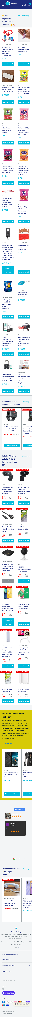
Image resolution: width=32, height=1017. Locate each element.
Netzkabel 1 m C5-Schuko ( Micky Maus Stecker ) (8, 529)
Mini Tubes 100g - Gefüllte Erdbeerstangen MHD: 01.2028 (23, 210)
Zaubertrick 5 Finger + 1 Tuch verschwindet (24, 247)
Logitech (4, 485)
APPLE (3, 645)
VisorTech (21, 290)
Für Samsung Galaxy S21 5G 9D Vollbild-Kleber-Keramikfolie (24, 606)
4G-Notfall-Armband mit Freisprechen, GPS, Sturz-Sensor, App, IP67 (11, 429)
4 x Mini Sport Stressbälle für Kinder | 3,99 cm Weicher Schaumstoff (6, 304)
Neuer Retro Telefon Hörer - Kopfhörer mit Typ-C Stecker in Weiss (11, 903)
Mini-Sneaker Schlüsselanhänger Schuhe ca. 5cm (23, 49)
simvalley (6, 424)
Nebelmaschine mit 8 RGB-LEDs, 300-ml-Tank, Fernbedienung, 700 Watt (24, 341)
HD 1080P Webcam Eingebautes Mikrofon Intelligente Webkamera (24, 490)
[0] (29, 5)
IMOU (19, 564)
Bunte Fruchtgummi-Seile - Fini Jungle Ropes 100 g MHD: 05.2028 (8, 129)
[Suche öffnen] (22, 5)
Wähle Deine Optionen (8, 270)
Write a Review (19, 809)
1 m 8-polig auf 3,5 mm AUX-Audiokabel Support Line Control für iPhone (24, 651)
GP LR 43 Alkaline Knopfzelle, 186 (7, 690)
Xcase (3, 372)
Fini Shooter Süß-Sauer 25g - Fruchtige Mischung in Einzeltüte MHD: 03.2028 (7, 203)
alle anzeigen (26, 869)
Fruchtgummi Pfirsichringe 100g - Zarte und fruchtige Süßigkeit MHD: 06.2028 (23, 170)
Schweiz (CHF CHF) (7, 980)
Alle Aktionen (26, 456)
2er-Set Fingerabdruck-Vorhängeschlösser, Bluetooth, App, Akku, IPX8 (7, 341)
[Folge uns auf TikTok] (3, 989)
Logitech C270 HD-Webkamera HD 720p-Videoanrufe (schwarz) (7, 490)
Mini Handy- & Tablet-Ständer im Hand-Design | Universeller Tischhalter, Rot (7, 51)
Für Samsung (21, 602)
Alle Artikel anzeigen (24, 15)
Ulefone (4, 242)
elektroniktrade (7, 44)
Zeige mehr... (8, 743)
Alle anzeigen (26, 401)
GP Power (20, 524)
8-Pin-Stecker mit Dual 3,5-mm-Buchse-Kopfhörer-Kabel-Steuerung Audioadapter (7, 652)
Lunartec (20, 334)
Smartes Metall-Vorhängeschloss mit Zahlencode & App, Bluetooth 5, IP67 (8, 378)
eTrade (20, 485)
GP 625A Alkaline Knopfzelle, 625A (23, 528)
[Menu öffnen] (3, 5)
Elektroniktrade (7, 524)
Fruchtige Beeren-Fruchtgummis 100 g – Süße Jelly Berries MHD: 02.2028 (8, 169)
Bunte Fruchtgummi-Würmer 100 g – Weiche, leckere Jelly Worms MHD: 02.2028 (24, 91)
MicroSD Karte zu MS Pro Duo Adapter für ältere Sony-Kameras (8, 90)
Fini (19, 85)
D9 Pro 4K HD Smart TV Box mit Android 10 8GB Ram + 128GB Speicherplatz (7, 567)
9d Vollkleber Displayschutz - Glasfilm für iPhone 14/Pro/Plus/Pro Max (8, 608)
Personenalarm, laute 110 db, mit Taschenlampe (22, 295)
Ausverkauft (8, 581)
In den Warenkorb (8, 64)
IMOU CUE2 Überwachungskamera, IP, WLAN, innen (24, 569)
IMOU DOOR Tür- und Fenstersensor (23, 690)
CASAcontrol (21, 372)
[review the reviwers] (25, 828)
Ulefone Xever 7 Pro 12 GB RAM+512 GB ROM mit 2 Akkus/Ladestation (11, 775)
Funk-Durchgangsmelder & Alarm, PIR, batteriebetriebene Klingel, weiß (24, 379)
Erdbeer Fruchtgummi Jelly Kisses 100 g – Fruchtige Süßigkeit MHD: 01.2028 (23, 130)
